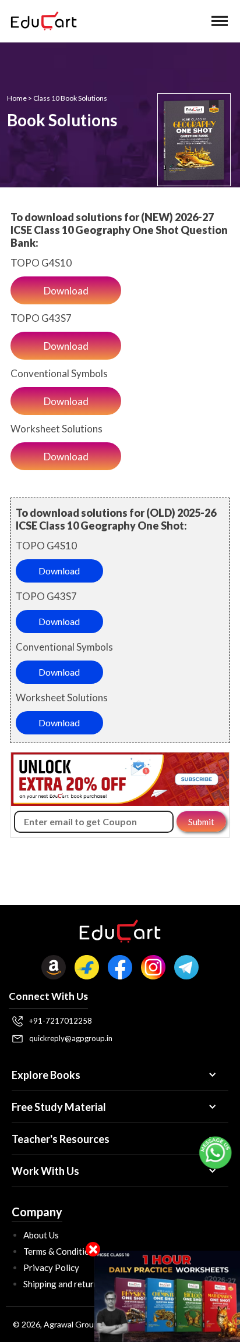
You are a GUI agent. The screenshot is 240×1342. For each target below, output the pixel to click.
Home (17, 98)
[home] (41, 21)
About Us (41, 1235)
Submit (201, 821)
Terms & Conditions (60, 1251)
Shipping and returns (63, 1284)
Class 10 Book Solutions (70, 98)
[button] (219, 21)
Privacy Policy (51, 1267)
